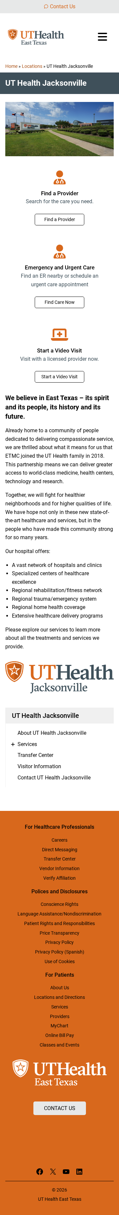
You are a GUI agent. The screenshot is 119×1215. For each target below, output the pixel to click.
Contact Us (62, 6)
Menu (103, 36)
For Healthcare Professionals (59, 827)
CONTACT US (59, 1108)
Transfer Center (35, 755)
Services (27, 744)
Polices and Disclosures (59, 891)
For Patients (59, 975)
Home (11, 66)
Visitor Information (39, 766)
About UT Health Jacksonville (52, 733)
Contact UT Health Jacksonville (54, 777)
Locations (32, 66)
